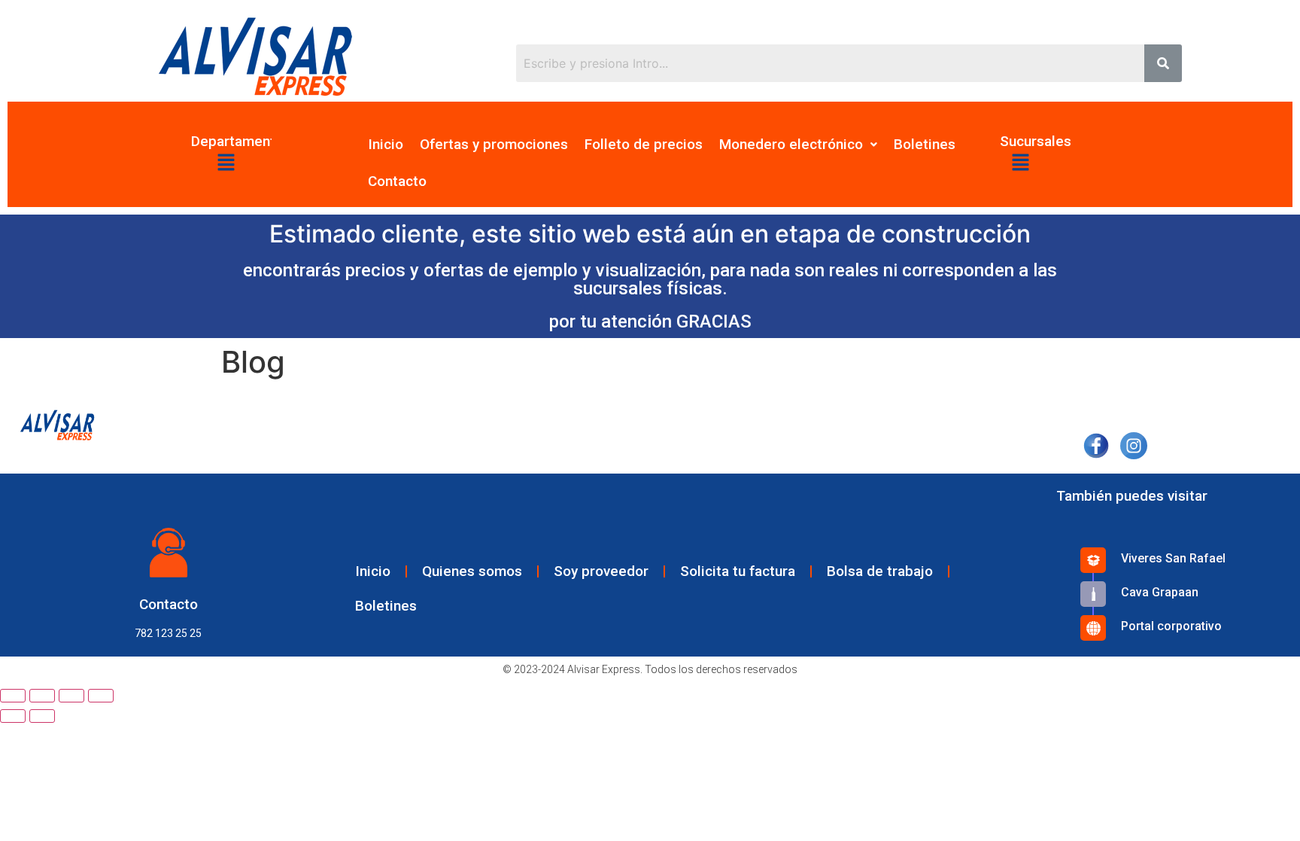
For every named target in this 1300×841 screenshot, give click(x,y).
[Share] (42, 695)
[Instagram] (1133, 443)
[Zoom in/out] (101, 695)
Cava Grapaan (1159, 592)
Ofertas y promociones (494, 144)
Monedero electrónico (791, 144)
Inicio (385, 144)
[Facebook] (1096, 443)
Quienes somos (472, 571)
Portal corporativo (1171, 626)
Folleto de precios (644, 144)
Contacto (397, 181)
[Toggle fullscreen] (71, 695)
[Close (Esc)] (13, 695)
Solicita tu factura (737, 571)
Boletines (924, 144)
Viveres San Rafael (1173, 558)
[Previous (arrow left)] (13, 716)
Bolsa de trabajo (880, 571)
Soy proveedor (601, 571)
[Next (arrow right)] (42, 716)
